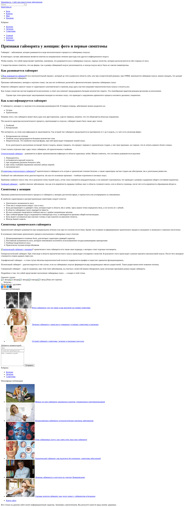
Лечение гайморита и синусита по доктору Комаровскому (60, 477)
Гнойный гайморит (9, 184)
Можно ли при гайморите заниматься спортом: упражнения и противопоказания (70, 402)
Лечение (9, 29)
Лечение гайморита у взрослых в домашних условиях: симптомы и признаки (65, 324)
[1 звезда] (5, 280)
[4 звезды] (33, 280)
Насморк (10, 18)
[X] (10, 287)
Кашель (9, 13)
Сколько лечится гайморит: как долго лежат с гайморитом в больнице (65, 496)
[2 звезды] (14, 280)
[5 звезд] (42, 280)
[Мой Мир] (8, 287)
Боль (8, 11)
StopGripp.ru (6, 7)
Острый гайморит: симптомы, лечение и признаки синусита (58, 341)
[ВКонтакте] (2, 287)
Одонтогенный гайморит (12, 154)
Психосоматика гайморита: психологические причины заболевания (64, 421)
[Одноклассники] (5, 287)
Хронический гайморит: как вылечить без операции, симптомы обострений (68, 458)
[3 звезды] (23, 280)
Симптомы (10, 31)
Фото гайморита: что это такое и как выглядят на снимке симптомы (61, 308)
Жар (8, 16)
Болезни (9, 27)
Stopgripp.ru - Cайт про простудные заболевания (21, 2)
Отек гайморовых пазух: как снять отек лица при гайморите (61, 439)
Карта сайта (11, 500)
